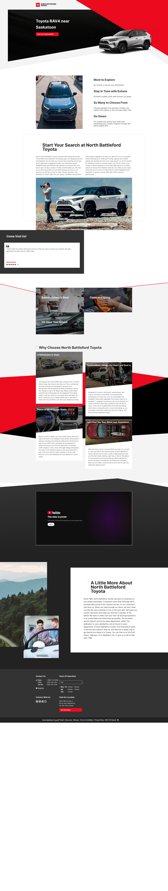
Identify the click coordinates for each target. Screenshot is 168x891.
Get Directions (66, 710)
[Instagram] (42, 701)
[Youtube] (45, 701)
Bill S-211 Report (110, 720)
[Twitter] (40, 701)
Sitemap (76, 720)
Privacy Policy (99, 720)
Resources (68, 720)
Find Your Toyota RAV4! (45, 34)
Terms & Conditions (86, 720)
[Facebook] (37, 701)
